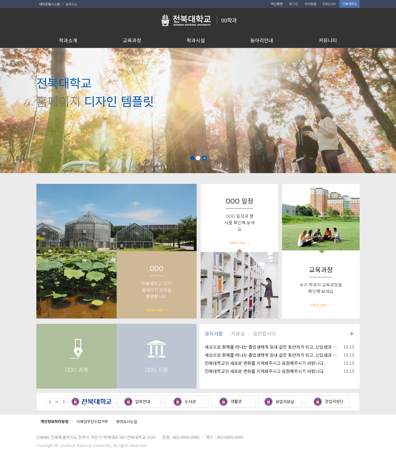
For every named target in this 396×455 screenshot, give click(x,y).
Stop (204, 158)
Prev (50, 402)
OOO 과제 (76, 369)
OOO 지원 (156, 369)
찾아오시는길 (126, 421)
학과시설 (196, 40)
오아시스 (71, 4)
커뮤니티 (328, 40)
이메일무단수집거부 (92, 421)
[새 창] (92, 402)
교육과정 (132, 40)
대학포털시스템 (49, 4)
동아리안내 (261, 40)
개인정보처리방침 (54, 421)
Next (63, 402)
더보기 (351, 333)
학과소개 (68, 40)
